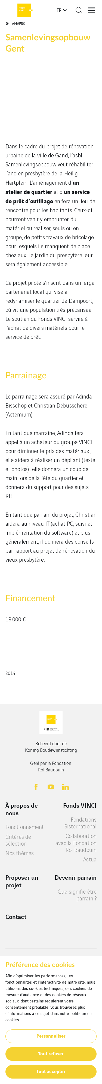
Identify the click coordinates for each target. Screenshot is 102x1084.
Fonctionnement (24, 826)
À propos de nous (21, 808)
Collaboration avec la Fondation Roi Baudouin (76, 842)
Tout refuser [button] (51, 1053)
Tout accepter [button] (50, 1071)
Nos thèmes (19, 852)
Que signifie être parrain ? (77, 895)
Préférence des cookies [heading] (40, 965)
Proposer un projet (21, 880)
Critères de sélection (18, 840)
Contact (15, 916)
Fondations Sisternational (80, 823)
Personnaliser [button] (51, 1035)
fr (59, 10)
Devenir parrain (76, 877)
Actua (90, 859)
